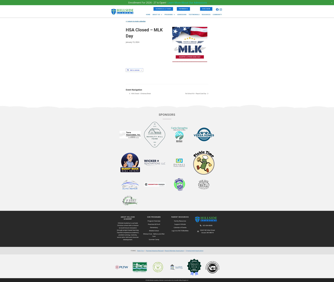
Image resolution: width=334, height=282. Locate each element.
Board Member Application (174, 251)
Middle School (154, 231)
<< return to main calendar (136, 21)
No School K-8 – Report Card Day (196, 93)
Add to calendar (135, 70)
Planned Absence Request (155, 251)
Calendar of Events (180, 227)
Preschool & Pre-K (154, 224)
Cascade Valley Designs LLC (181, 280)
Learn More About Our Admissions (187, 2)
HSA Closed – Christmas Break (141, 93)
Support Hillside (180, 224)
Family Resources (180, 221)
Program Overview (154, 221)
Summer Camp (154, 239)
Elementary (154, 227)
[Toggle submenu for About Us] (161, 14)
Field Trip (140, 251)
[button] (217, 9)
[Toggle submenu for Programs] (174, 14)
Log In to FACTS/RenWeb (180, 231)
